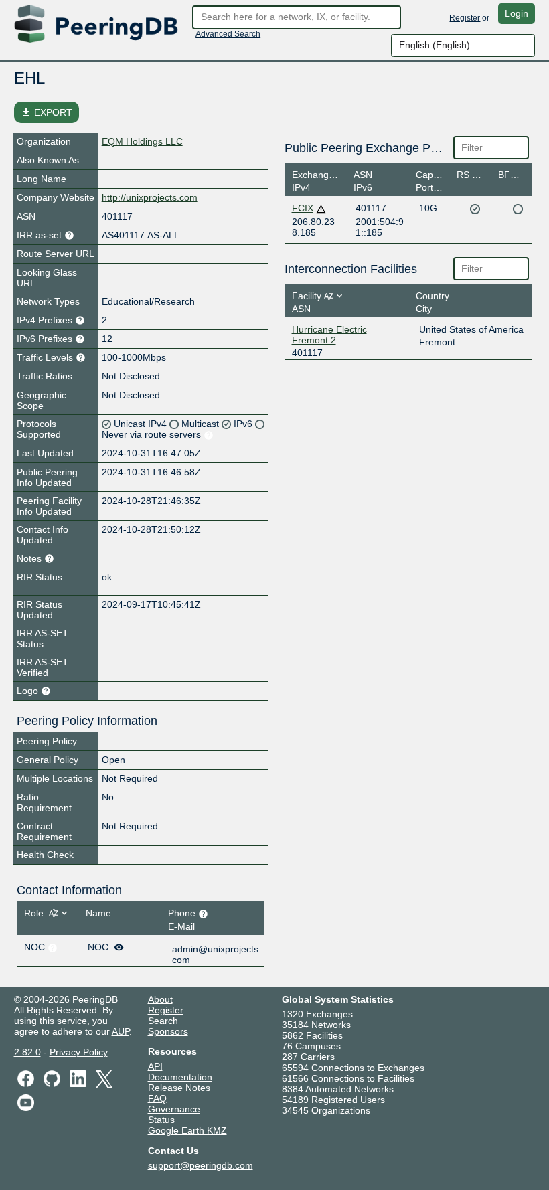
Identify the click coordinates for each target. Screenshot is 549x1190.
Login (516, 13)
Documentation (180, 1077)
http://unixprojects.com (150, 197)
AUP (120, 1031)
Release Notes (179, 1087)
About (160, 999)
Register (464, 18)
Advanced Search (227, 34)
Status (161, 1119)
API (155, 1066)
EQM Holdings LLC (142, 141)
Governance (174, 1109)
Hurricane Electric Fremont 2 (329, 334)
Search (163, 1020)
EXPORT (46, 112)
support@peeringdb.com (200, 1165)
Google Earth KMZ (187, 1130)
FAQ (157, 1098)
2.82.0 (27, 1052)
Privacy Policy (79, 1052)
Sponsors (168, 1031)
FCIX (302, 208)
